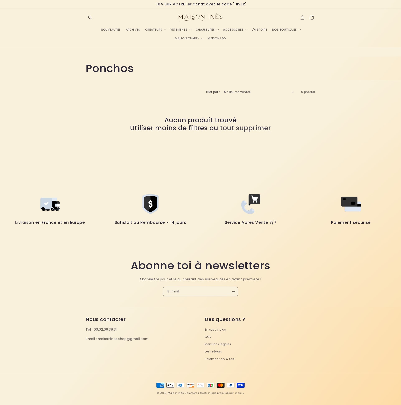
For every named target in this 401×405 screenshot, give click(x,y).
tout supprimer (245, 128)
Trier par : (213, 92)
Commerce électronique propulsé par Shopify (214, 393)
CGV (208, 337)
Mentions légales (218, 344)
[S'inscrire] (233, 291)
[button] (90, 17)
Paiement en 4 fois (220, 359)
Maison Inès (176, 393)
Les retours (213, 351)
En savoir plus (215, 329)
